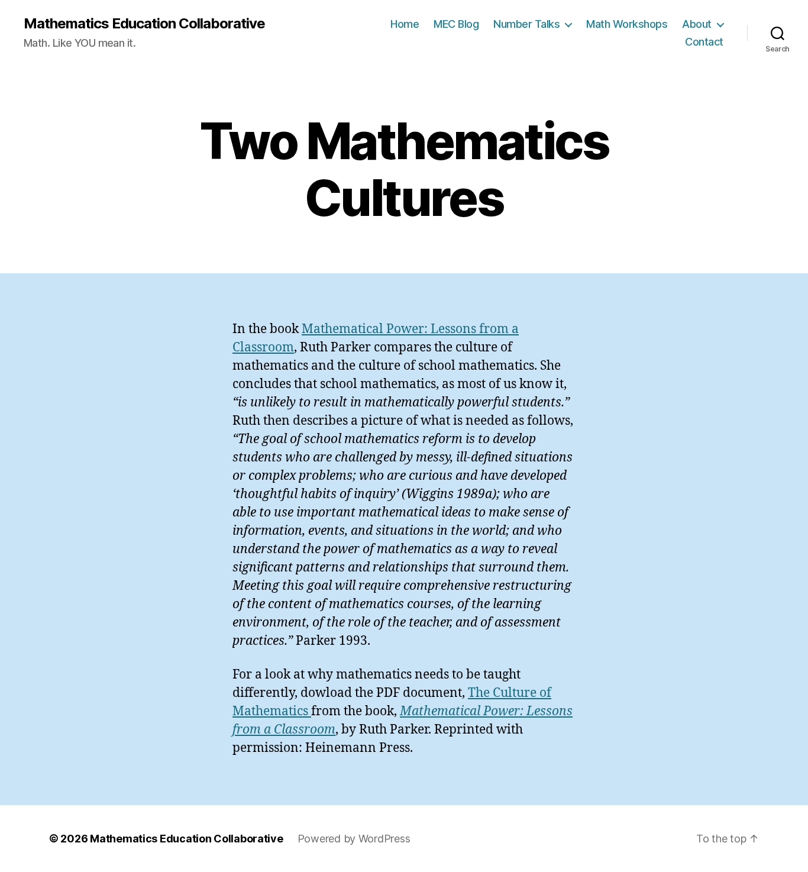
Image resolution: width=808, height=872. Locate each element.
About (697, 24)
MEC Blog (456, 24)
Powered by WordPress (354, 838)
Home (404, 24)
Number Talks (526, 24)
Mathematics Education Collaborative (144, 24)
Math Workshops (626, 24)
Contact (704, 41)
